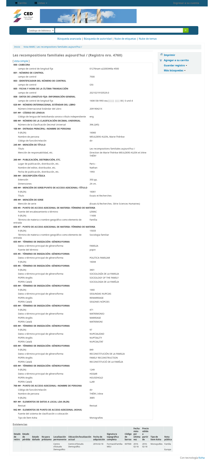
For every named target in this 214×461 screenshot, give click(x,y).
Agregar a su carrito (176, 60)
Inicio (17, 47)
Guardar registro (174, 65)
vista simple (21, 61)
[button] (21, 3)
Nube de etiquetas (125, 39)
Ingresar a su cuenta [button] (186, 3)
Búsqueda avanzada (69, 39)
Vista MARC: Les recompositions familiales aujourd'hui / (52, 47)
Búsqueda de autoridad (98, 39)
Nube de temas (148, 39)
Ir (186, 30)
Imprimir (169, 55)
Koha (201, 458)
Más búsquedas (174, 70)
